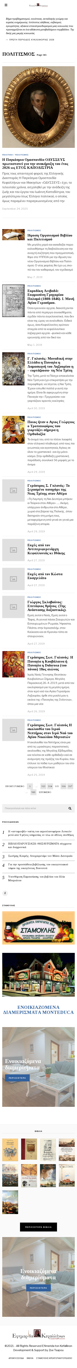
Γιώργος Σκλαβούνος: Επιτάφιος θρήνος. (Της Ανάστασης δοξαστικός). (47, 606)
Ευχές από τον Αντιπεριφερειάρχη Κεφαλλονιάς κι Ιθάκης (46, 549)
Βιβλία (30, 1358)
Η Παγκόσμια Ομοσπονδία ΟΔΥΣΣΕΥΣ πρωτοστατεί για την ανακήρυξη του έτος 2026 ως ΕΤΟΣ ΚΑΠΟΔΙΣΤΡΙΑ (35, 164)
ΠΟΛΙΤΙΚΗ (7, 155)
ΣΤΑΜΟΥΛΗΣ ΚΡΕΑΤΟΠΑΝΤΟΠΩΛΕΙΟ (54, 1358)
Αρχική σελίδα (16, 1358)
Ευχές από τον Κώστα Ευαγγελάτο (44, 576)
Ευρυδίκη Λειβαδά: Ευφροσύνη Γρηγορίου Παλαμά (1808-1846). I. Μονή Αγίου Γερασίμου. (50, 297)
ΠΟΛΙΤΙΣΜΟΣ (22, 155)
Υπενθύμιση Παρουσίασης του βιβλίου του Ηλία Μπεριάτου (36, 878)
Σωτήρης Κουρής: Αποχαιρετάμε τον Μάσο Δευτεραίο (40, 855)
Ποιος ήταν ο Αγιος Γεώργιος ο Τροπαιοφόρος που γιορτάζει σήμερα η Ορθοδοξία (51, 428)
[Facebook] (5, 893)
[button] (70, 808)
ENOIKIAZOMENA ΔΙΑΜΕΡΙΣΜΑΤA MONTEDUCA (38, 1010)
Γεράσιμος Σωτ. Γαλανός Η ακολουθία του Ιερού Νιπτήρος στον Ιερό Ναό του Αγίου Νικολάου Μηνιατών (50, 731)
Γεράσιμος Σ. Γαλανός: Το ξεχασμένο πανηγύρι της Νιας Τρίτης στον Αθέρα (48, 489)
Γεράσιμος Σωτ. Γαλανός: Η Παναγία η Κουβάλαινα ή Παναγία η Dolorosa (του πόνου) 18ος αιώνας (50, 663)
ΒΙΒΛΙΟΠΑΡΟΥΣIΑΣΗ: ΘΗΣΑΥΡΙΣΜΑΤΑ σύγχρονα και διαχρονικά (39, 845)
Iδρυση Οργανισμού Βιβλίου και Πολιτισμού (49, 237)
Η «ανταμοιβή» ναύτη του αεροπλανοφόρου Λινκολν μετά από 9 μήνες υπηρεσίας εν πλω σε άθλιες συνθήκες (41, 833)
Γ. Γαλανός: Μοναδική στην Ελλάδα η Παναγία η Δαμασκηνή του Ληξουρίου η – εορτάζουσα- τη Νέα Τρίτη (50, 364)
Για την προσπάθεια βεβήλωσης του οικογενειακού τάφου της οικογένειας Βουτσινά (38, 866)
